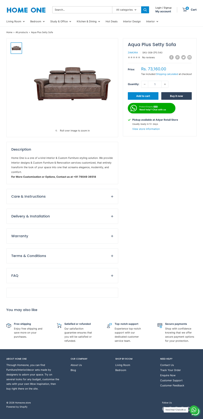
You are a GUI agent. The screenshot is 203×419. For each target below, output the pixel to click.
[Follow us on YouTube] (188, 409)
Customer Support (171, 380)
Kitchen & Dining (87, 21)
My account (163, 11)
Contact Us (167, 365)
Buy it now (176, 96)
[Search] (145, 9)
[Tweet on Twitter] (183, 57)
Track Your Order (170, 370)
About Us (76, 365)
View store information (146, 128)
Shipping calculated (167, 74)
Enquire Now (168, 375)
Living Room (13, 21)
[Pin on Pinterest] (177, 57)
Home (9, 32)
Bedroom (35, 21)
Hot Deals (112, 21)
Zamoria (133, 52)
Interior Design (132, 21)
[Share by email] (189, 57)
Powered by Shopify (16, 406)
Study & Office (59, 21)
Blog (73, 370)
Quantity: (133, 84)
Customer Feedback (172, 385)
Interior (150, 21)
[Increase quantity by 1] (165, 84)
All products (22, 32)
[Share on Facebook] (171, 57)
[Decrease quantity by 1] (144, 84)
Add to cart (143, 96)
